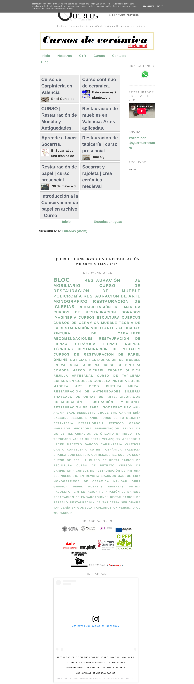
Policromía (67, 296)
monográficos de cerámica (81, 481)
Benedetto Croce (93, 412)
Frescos (116, 423)
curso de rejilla (70, 460)
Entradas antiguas (108, 221)
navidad (120, 481)
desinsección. (65, 476)
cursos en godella (72, 381)
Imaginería (65, 317)
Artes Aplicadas (122, 328)
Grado (135, 423)
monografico (70, 301)
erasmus (108, 476)
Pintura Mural (123, 386)
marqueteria (129, 476)
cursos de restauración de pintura (108, 470)
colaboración (67, 402)
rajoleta (61, 491)
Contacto (119, 56)
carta (58, 449)
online (60, 359)
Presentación (107, 428)
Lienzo (110, 344)
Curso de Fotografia (121, 417)
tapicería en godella (73, 507)
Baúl (71, 412)
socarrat (112, 407)
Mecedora (82, 428)
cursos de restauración (84, 312)
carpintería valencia (121, 444)
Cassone (61, 417)
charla (59, 454)
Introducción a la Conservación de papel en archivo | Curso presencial (59, 208)
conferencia (78, 454)
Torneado (62, 439)
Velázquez (111, 439)
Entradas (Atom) (74, 231)
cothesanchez (104, 454)
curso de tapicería (119, 375)
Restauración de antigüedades (87, 391)
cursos (87, 317)
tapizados (103, 507)
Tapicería (90, 365)
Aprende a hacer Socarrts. (59, 141)
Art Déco (87, 386)
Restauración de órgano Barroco (99, 433)
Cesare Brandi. (84, 417)
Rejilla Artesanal (73, 375)
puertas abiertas (106, 486)
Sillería (132, 391)
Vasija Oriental (86, 439)
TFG (137, 433)
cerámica (85, 344)
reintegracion (85, 491)
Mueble (109, 323)
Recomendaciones (73, 338)
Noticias (78, 359)
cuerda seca (129, 454)
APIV (137, 407)
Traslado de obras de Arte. (85, 396)
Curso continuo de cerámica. (99, 82)
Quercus (131, 317)
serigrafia (131, 502)
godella (102, 381)
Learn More (148, 6)
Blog (44, 62)
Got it (160, 6)
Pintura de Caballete (97, 333)
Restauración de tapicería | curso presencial (100, 144)
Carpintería (130, 412)
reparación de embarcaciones (81, 497)
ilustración (101, 402)
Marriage (61, 428)
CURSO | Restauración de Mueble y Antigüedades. (59, 118)
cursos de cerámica (76, 323)
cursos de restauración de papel (97, 354)
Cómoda (61, 370)
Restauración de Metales (109, 349)
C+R (82, 56)
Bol (114, 412)
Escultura (108, 317)
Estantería (63, 423)
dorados (131, 312)
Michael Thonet (105, 370)
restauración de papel (77, 407)
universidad (124, 507)
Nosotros (64, 56)
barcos (91, 444)
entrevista (89, 476)
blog (61, 280)
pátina (135, 486)
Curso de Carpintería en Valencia (56, 86)
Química (133, 370)
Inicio (45, 56)
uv (138, 507)
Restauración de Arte (112, 296)
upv (127, 407)
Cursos (99, 56)
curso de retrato (95, 465)
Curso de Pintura (122, 365)
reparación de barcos (120, 491)
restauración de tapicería (94, 502)
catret (96, 449)
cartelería (77, 449)
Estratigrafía (91, 423)
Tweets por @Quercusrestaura (142, 143)
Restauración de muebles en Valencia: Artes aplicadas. (100, 118)
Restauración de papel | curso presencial (59, 173)
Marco (78, 370)
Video (97, 328)
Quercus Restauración (114, 678)
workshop (62, 512)
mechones (131, 402)
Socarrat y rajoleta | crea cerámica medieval (97, 176)
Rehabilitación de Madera (110, 307)
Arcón (59, 412)
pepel (78, 486)
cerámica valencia (123, 449)
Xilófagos (130, 396)
